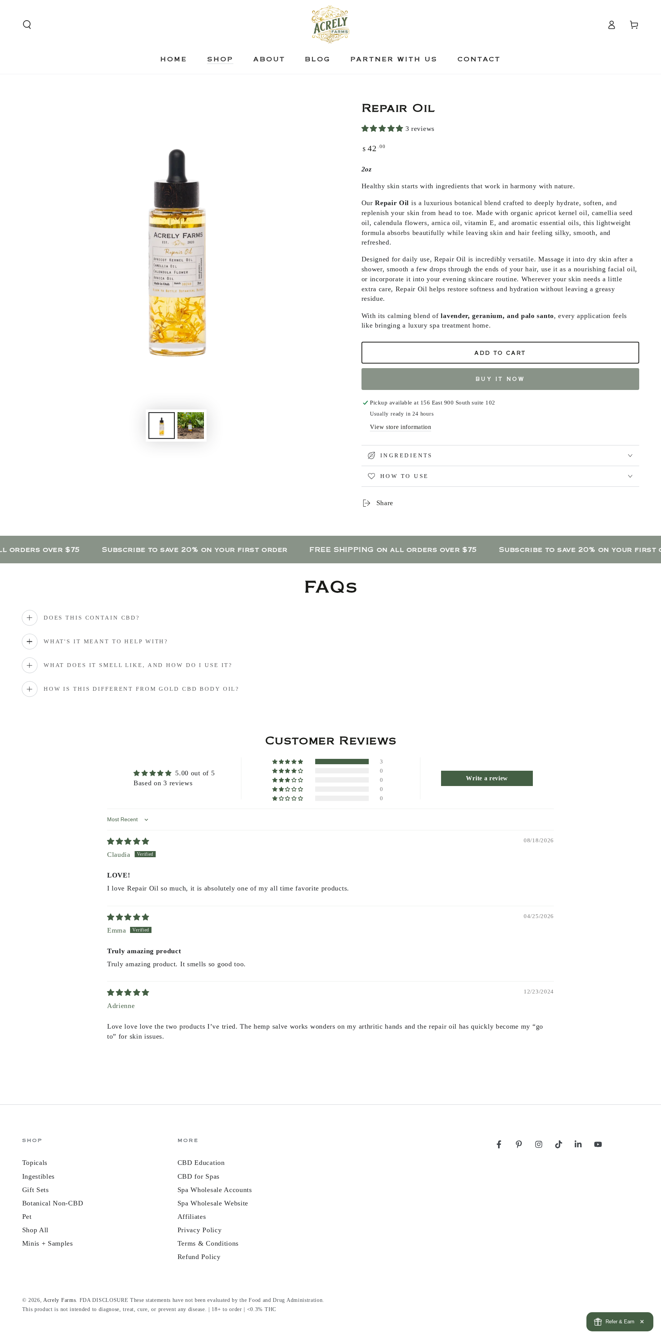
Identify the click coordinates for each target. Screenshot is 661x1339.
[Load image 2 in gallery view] (190, 425)
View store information (400, 427)
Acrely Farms (59, 1300)
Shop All (35, 1230)
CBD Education (201, 1162)
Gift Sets (35, 1190)
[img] (128, 841)
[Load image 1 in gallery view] (161, 425)
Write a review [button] (487, 778)
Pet (27, 1216)
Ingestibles (38, 1176)
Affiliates (191, 1216)
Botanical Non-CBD (52, 1203)
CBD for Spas (198, 1176)
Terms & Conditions (208, 1243)
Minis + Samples (47, 1243)
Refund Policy (199, 1257)
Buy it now (500, 379)
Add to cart (500, 353)
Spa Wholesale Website (213, 1203)
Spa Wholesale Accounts (214, 1190)
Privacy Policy (199, 1230)
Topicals (35, 1162)
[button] (26, 24)
